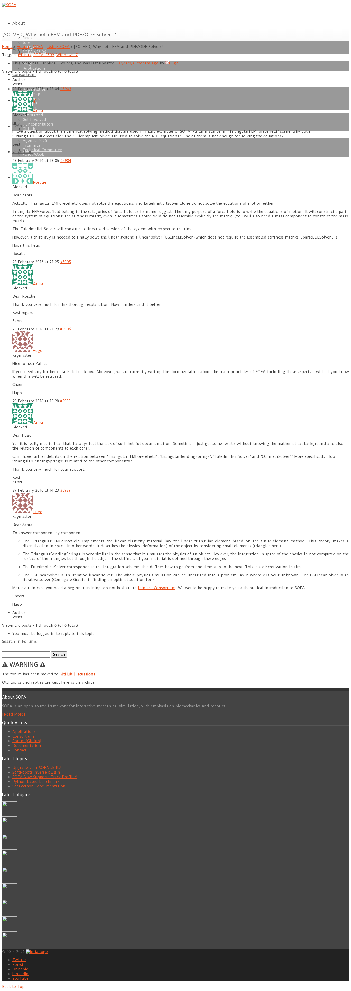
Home (7, 46)
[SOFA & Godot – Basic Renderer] (9, 897)
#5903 (65, 89)
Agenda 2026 (35, 140)
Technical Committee (42, 150)
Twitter (19, 960)
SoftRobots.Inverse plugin (36, 772)
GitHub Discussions (77, 674)
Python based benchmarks (36, 781)
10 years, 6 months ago (137, 63)
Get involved (34, 119)
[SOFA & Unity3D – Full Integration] (9, 864)
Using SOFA (58, 46)
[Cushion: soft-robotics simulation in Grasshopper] (9, 815)
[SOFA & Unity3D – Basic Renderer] (9, 881)
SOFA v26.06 (34, 52)
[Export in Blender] (9, 930)
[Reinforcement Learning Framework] (9, 914)
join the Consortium (157, 588)
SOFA (38, 46)
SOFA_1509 (43, 55)
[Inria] (37, 951)
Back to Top (13, 986)
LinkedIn (20, 973)
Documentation (26, 745)
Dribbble (20, 969)
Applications (24, 731)
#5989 (65, 490)
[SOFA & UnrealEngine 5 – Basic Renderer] (9, 848)
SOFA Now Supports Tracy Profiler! (44, 777)
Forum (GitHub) (26, 741)
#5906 (65, 329)
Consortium (24, 74)
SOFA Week (33, 154)
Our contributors (38, 124)
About (18, 23)
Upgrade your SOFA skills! (36, 767)
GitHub (29, 129)
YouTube (20, 978)
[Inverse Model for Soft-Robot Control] (9, 947)
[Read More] (13, 714)
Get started (33, 115)
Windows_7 (67, 55)
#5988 (65, 401)
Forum (23, 46)
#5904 (65, 160)
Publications (34, 68)
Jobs (27, 42)
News (27, 38)
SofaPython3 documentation (39, 786)
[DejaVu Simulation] (9, 832)
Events (19, 125)
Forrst (17, 964)
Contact (19, 750)
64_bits (24, 55)
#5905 (65, 262)
